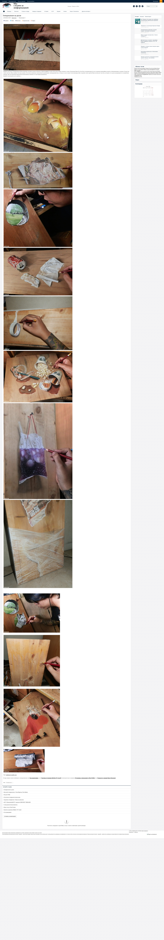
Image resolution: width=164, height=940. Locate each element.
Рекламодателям (12, 1)
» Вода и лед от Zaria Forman (9, 807)
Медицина (144, 72)
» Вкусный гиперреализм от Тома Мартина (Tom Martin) (15, 792)
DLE (139, 830)
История (46, 11)
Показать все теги (138, 76)
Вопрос (158, 68)
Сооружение (145, 74)
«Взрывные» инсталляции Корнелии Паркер (150, 25)
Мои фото (148, 72)
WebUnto (136, 832)
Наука (154, 72)
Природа (9, 11)
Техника (154, 74)
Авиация (147, 68)
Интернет (157, 69)
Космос (65, 11)
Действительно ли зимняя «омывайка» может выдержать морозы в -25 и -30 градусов (149, 41)
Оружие (58, 11)
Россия (154, 73)
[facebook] (137, 6)
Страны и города (25, 11)
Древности (136, 69)
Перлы (160, 72)
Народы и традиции (36, 11)
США (135, 74)
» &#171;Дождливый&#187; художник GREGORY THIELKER (17, 802)
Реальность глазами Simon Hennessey (106, 778)
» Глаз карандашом (7, 812)
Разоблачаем (150, 73)
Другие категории (86, 11)
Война (155, 68)
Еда (139, 69)
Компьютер (154, 71)
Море (152, 72)
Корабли (158, 71)
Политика (16, 11)
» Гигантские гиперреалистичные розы (11, 797)
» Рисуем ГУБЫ (6, 794)
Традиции (136, 75)
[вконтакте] (140, 6)
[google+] (143, 6)
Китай (151, 71)
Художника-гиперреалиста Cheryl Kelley (85, 778)
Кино (149, 71)
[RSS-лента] (134, 6)
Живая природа (144, 69)
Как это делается (144, 71)
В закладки (4, 1)
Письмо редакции (21, 1)
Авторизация (155, 1)
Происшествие (145, 73)
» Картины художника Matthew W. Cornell (12, 809)
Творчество (14, 17)
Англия (152, 68)
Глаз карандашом (34, 778)
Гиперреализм (9, 782)
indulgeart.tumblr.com (11, 775)
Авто (150, 68)
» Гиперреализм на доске (8, 789)
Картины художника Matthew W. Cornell (51, 778)
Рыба (157, 73)
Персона (136, 73)
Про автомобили (30, 1)
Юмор (140, 75)
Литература (140, 72)
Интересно (152, 69)
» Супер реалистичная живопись (10, 804)
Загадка (148, 69)
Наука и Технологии (74, 11)
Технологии (158, 74)
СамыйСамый (139, 74)
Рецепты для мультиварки (139, 68)
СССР (52, 11)
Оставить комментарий (10, 816)
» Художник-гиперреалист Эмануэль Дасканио (13, 799)
